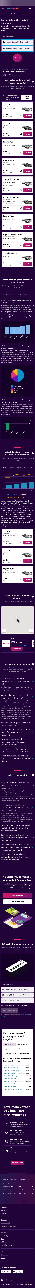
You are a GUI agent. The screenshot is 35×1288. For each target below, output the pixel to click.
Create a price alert (16, 1152)
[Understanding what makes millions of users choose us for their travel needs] (33, 775)
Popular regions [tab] (22, 1044)
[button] (3, 8)
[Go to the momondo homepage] (13, 8)
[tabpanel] (17, 369)
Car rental (8, 1201)
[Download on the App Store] (18, 1271)
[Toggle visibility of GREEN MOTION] (16, 386)
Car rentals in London (10, 1065)
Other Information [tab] (26, 295)
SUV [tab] (25, 467)
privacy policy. (5, 1016)
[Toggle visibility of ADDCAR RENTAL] (17, 388)
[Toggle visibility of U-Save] (14, 390)
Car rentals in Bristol (10, 1078)
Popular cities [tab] (9, 1044)
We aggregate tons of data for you (15, 1190)
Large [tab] (19, 467)
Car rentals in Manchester (11, 1070)
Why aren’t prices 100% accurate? (15, 1193)
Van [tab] (31, 467)
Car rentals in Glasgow (11, 1073)
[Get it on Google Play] (6, 1271)
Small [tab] (4, 467)
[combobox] (7, 37)
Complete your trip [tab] (11, 1053)
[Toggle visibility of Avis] (13, 392)
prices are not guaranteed (15, 1180)
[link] (27, 116)
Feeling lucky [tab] (24, 1053)
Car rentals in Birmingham (12, 1076)
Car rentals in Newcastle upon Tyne (13, 1090)
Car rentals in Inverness (11, 1081)
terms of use (26, 1014)
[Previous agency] (4, 630)
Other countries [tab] (23, 1049)
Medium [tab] (11, 467)
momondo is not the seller (12, 1186)
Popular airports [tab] (10, 1049)
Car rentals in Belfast (10, 1084)
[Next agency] (31, 630)
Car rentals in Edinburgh (11, 1067)
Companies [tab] (9, 295)
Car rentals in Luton (10, 1086)
